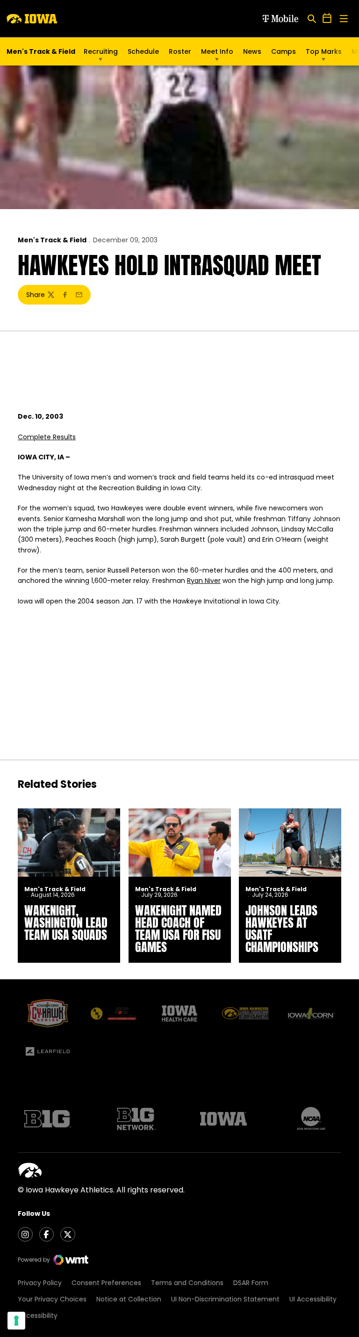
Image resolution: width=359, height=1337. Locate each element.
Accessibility (37, 1315)
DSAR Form (250, 1282)
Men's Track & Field (52, 240)
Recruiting (101, 51)
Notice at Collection (128, 1299)
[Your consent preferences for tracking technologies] (16, 1321)
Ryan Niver (204, 580)
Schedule (143, 51)
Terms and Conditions (187, 1282)
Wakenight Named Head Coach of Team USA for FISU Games (178, 928)
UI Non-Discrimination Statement (225, 1299)
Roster (180, 51)
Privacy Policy (40, 1282)
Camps (283, 54)
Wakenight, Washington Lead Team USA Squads (66, 922)
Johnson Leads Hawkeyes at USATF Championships (281, 928)
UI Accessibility (313, 1299)
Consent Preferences (106, 1282)
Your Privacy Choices (52, 1299)
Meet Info (217, 51)
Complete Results (47, 437)
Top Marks (324, 51)
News (252, 51)
